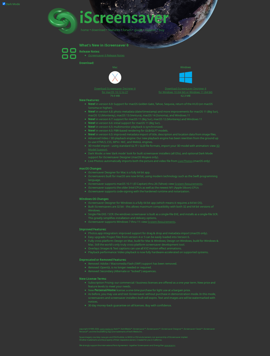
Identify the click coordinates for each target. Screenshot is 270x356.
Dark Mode (13, 4)
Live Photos (185, 161)
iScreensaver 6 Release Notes (106, 55)
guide (138, 30)
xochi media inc (106, 328)
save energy (169, 345)
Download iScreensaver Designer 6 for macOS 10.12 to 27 (115, 90)
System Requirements (188, 184)
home (85, 30)
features (114, 30)
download (98, 30)
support (150, 30)
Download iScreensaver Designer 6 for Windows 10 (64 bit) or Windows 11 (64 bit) (185, 90)
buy (161, 30)
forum (127, 30)
